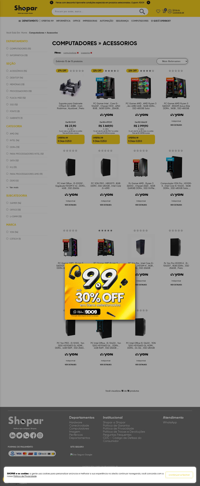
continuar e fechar (179, 474)
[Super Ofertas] (100, 291)
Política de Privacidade (24, 476)
